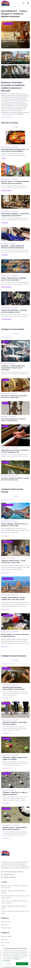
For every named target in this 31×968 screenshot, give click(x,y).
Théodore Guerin (5, 147)
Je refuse (9, 963)
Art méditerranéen (6, 319)
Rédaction (5, 918)
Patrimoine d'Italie (7, 23)
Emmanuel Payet (5, 179)
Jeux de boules (6, 668)
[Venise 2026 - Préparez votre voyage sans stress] (15, 57)
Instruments (5, 222)
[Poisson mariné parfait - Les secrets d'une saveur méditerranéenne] (15, 71)
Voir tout (15, 127)
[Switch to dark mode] (23, 3)
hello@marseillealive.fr (9, 877)
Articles (4, 882)
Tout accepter (22, 963)
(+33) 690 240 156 (8, 874)
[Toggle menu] (28, 3)
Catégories (5, 933)
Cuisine (4, 67)
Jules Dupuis (4, 243)
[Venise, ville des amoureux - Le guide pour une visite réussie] (15, 34)
